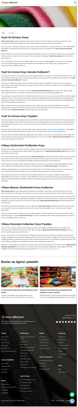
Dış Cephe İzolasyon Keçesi (28, 379)
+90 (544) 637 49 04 (70, 315)
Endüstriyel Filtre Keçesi (46, 360)
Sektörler (61, 342)
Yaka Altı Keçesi (5, 348)
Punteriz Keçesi (5, 342)
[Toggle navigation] (74, 2)
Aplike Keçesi (5, 336)
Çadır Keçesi (23, 344)
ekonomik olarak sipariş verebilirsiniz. (49, 249)
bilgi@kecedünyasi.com (69, 317)
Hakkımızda (61, 336)
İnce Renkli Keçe (44, 339)
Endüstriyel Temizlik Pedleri (9, 387)
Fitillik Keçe (4, 339)
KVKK (52, 400)
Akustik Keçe (23, 341)
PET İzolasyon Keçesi (26, 382)
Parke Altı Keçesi (25, 385)
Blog (59, 369)
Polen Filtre (42, 366)
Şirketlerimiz (62, 339)
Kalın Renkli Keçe (44, 342)
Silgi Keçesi (23, 355)
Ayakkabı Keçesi (5, 366)
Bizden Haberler (63, 371)
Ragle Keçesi (23, 353)
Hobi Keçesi (42, 336)
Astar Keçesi (4, 363)
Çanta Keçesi (4, 369)
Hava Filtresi (42, 363)
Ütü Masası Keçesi (25, 358)
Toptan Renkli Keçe (44, 348)
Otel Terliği (4, 371)
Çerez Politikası (60, 400)
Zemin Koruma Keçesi (26, 391)
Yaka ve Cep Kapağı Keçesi (8, 351)
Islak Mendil (4, 389)
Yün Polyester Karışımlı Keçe (28, 367)
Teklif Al (60, 351)
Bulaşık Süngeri (5, 384)
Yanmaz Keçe (24, 361)
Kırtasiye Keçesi (43, 345)
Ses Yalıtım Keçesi (25, 388)
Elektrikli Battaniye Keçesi (27, 347)
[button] (73, 262)
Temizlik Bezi (4, 392)
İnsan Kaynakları (63, 348)
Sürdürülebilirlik (63, 354)
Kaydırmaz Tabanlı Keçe (27, 350)
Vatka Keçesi (4, 345)
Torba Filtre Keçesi (44, 369)
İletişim (60, 356)
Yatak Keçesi (23, 364)
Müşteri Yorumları (63, 345)
